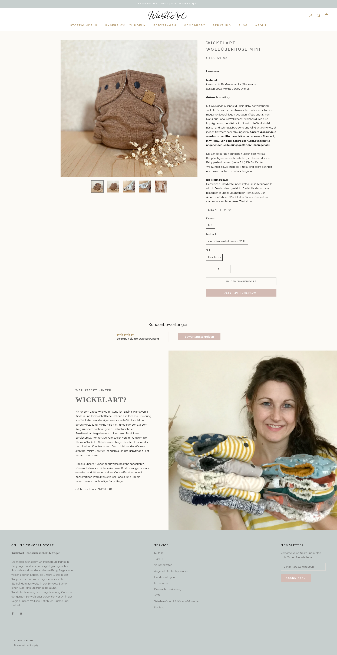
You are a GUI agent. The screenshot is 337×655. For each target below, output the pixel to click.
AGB (157, 595)
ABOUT (261, 25)
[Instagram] (21, 613)
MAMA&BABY (194, 25)
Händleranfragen (164, 577)
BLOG (243, 25)
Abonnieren (296, 578)
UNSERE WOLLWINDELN (125, 25)
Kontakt (159, 607)
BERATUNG (222, 25)
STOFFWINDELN (84, 25)
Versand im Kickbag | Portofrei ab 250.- (168, 3)
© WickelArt (24, 640)
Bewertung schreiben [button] (199, 336)
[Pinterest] (230, 210)
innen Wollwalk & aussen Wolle (227, 241)
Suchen (159, 552)
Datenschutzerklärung (167, 589)
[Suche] (319, 15)
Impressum (161, 583)
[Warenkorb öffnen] (326, 15)
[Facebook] (220, 210)
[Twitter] (225, 210)
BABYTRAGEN (164, 25)
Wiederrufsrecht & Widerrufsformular (176, 601)
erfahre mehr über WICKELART (94, 489)
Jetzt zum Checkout (241, 292)
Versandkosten (163, 565)
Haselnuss (214, 257)
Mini (210, 225)
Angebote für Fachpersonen (171, 571)
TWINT (158, 559)
